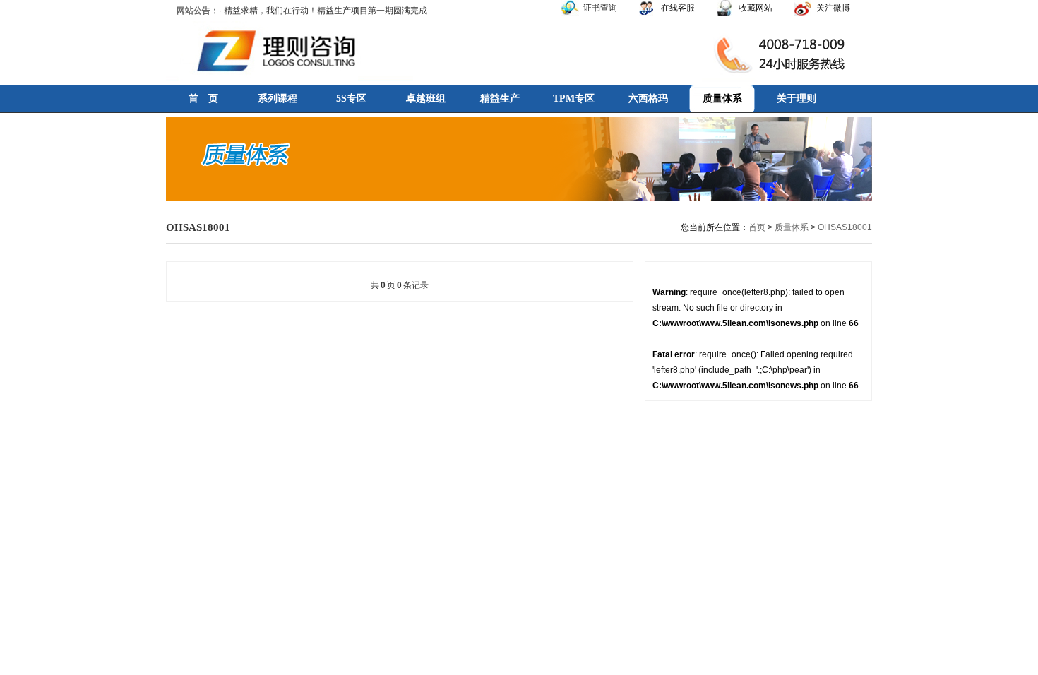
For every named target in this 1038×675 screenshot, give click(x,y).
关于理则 (796, 98)
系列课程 (277, 98)
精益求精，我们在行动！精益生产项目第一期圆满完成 (325, 11)
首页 (756, 227)
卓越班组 (426, 98)
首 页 (203, 98)
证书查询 (600, 8)
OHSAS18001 (845, 227)
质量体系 (722, 98)
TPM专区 (574, 98)
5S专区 (351, 98)
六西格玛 (648, 98)
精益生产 (500, 98)
